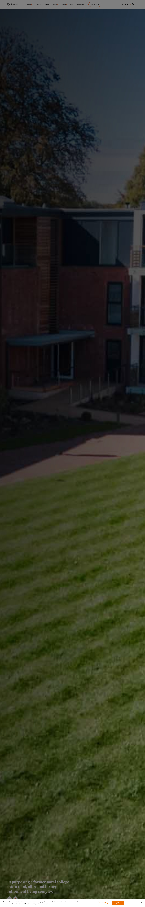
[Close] (142, 903)
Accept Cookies (118, 903)
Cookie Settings (104, 903)
